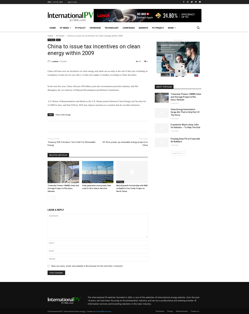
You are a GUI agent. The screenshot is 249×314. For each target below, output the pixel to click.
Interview (95, 27)
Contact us (195, 311)
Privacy (170, 311)
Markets (143, 27)
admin (55, 61)
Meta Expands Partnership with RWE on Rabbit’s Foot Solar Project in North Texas (132, 188)
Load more (177, 153)
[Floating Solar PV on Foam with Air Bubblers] (162, 142)
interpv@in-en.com (103, 311)
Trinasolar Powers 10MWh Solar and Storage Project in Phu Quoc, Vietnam (63, 188)
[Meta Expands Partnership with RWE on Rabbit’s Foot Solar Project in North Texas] (132, 172)
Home (53, 27)
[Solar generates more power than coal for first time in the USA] (98, 172)
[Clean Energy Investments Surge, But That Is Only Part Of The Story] (162, 113)
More (171, 27)
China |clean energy (63, 115)
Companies (129, 27)
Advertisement (182, 311)
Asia (58, 40)
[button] (198, 27)
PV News (64, 27)
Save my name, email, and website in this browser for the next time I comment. (87, 266)
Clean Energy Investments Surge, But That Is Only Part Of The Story (185, 112)
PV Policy (80, 27)
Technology (112, 27)
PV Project (158, 27)
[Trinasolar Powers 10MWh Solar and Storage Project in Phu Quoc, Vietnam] (63, 172)
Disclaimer (160, 311)
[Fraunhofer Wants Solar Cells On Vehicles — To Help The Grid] (162, 128)
